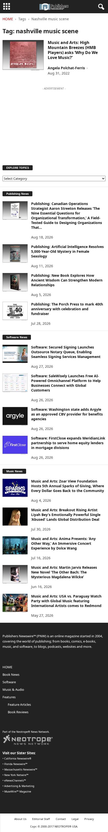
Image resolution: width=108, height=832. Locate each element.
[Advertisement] (54, 123)
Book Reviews (18, 712)
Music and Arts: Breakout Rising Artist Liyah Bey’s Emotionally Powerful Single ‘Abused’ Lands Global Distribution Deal (65, 515)
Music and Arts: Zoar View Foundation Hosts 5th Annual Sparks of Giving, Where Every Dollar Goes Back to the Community (67, 486)
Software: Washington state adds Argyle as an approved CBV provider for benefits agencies (67, 414)
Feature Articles (19, 704)
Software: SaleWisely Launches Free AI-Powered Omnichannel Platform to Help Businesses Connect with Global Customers (66, 383)
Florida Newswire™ (15, 764)
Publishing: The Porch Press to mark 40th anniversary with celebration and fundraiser (67, 309)
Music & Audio (13, 689)
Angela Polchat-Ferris (66, 68)
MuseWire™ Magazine (17, 791)
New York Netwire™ (16, 775)
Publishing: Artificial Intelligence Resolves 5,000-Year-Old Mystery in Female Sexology (67, 251)
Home (8, 18)
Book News (11, 674)
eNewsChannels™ (15, 780)
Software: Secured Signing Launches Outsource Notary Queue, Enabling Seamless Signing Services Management (65, 352)
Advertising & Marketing (19, 786)
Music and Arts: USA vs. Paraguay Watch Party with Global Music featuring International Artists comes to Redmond (66, 601)
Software (9, 682)
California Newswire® (17, 758)
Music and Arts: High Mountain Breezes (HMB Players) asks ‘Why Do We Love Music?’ (73, 50)
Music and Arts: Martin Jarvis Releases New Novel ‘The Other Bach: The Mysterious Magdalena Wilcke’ (64, 572)
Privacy (89, 819)
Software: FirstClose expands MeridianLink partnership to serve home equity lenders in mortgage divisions (68, 443)
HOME (7, 667)
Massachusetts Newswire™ (20, 769)
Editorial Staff (41, 819)
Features (9, 697)
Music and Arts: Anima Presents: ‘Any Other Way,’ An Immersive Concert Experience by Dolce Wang (63, 543)
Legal (75, 819)
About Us (20, 819)
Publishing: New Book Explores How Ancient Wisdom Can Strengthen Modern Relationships (66, 280)
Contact (61, 819)
